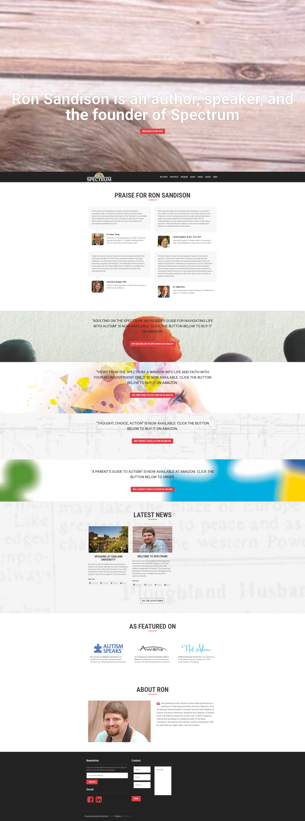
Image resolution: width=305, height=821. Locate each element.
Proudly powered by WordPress (96, 816)
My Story (164, 177)
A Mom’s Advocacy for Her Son (189, 657)
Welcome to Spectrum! (152, 556)
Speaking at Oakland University (108, 558)
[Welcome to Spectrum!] (152, 539)
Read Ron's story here (152, 131)
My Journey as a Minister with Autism (104, 657)
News (215, 177)
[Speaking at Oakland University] (108, 539)
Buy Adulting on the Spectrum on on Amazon (152, 344)
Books (192, 177)
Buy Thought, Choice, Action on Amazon (152, 441)
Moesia (118, 816)
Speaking (184, 177)
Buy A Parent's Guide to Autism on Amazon (152, 489)
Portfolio (174, 177)
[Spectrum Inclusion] (99, 177)
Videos (200, 177)
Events (208, 177)
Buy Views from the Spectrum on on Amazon (152, 395)
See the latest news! (152, 601)
